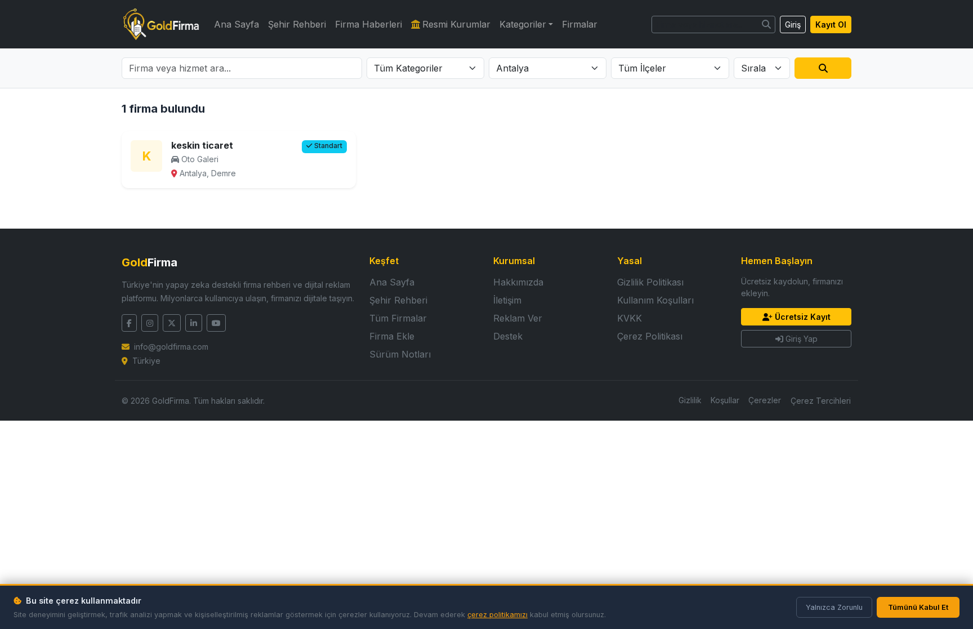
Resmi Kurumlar (456, 24)
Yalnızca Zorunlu (834, 607)
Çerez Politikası (649, 336)
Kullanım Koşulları (655, 300)
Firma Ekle (391, 336)
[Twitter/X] (172, 323)
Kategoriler (522, 24)
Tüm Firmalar (398, 318)
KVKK (629, 318)
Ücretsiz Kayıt (803, 317)
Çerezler (764, 400)
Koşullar (725, 400)
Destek (508, 336)
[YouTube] (216, 323)
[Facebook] (129, 323)
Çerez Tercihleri (821, 400)
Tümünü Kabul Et (918, 607)
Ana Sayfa (236, 24)
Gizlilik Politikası (650, 282)
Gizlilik (690, 400)
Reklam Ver (517, 318)
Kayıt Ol (830, 24)
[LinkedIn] (193, 323)
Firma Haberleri (368, 24)
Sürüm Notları (400, 354)
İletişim (507, 300)
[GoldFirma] (161, 24)
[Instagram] (149, 323)
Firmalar (579, 24)
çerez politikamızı (497, 614)
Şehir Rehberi (297, 24)
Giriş (793, 24)
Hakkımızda (518, 282)
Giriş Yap (801, 339)
